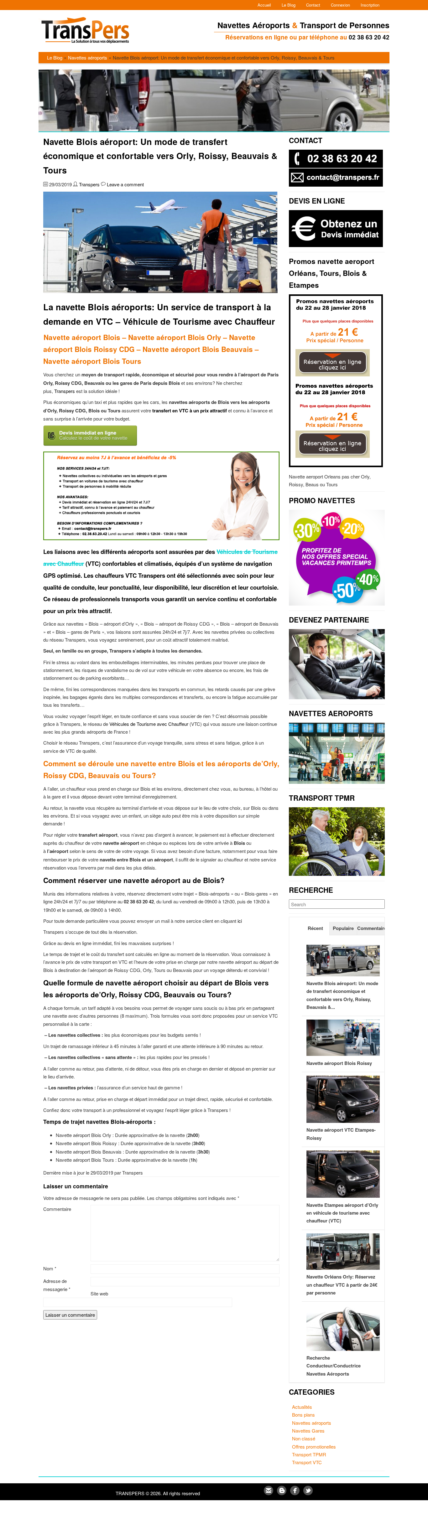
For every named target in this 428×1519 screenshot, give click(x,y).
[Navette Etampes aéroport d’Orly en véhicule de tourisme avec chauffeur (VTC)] (343, 1195)
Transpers (89, 184)
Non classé (303, 1438)
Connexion (340, 5)
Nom (49, 1268)
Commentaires (370, 928)
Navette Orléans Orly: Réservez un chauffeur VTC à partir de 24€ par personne (341, 1284)
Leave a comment (125, 184)
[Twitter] (308, 1493)
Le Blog (288, 5)
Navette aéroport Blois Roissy (339, 1063)
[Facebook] (295, 1493)
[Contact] (269, 1493)
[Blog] (282, 1493)
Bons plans (303, 1414)
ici (239, 920)
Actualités (302, 1406)
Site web (99, 1293)
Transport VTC (307, 1462)
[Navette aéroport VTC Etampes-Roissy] (343, 1121)
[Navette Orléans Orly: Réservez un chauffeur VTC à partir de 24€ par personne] (343, 1267)
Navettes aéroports (87, 57)
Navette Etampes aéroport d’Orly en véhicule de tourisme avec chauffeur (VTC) (342, 1212)
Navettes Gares (308, 1430)
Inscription (370, 5)
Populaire (343, 928)
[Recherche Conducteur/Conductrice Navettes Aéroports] (343, 1349)
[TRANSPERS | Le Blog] (88, 45)
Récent (315, 928)
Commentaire (57, 1209)
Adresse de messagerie (56, 1285)
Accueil (264, 5)
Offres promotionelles (314, 1446)
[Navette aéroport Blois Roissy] (343, 1054)
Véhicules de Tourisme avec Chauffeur (148, 724)
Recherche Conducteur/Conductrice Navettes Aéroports (333, 1365)
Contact (313, 5)
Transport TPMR (309, 1454)
